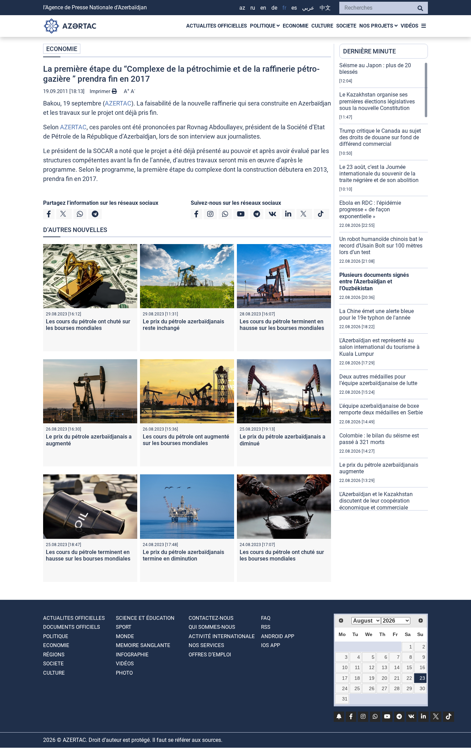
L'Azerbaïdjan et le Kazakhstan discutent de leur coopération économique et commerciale (376, 501)
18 (357, 678)
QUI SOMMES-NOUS (212, 627)
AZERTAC (118, 103)
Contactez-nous (211, 618)
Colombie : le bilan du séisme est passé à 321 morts (379, 438)
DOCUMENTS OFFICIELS (71, 627)
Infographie (132, 655)
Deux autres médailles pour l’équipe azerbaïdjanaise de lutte (378, 379)
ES (294, 7)
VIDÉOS (409, 26)
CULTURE (322, 26)
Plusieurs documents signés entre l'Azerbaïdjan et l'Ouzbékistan (374, 281)
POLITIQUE (263, 26)
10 (345, 667)
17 (345, 678)
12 (371, 667)
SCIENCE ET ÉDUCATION (145, 618)
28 (397, 688)
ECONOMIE (295, 26)
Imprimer (101, 91)
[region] (383, 286)
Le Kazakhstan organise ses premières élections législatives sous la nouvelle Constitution (377, 101)
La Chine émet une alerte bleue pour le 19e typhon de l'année (376, 314)
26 (371, 688)
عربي (308, 7)
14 (397, 667)
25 (357, 688)
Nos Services (206, 645)
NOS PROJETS (376, 26)
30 (422, 688)
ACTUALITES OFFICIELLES (216, 26)
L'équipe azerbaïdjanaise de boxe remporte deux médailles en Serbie (381, 409)
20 (384, 678)
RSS (265, 627)
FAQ (265, 618)
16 (422, 667)
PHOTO (124, 673)
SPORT (123, 627)
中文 (325, 7)
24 (345, 688)
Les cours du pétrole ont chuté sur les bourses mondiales (88, 324)
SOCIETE (346, 26)
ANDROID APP (277, 636)
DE (274, 7)
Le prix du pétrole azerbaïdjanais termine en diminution (183, 555)
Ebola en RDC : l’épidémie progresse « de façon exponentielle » (370, 209)
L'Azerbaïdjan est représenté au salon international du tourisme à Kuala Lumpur (379, 347)
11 (357, 667)
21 (397, 678)
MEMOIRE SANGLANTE (143, 645)
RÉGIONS (53, 655)
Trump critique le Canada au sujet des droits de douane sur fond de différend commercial (380, 137)
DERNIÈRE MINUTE (369, 51)
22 (409, 678)
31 (345, 699)
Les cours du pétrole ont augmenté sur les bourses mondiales (186, 439)
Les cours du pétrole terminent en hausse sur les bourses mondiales (282, 324)
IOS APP (270, 645)
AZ (242, 7)
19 (371, 678)
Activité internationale (222, 636)
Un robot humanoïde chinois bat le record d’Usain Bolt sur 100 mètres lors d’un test (381, 245)
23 (422, 678)
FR (284, 7)
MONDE (125, 636)
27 (384, 688)
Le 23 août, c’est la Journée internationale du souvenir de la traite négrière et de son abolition (379, 173)
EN (263, 7)
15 (409, 667)
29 (409, 688)
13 (384, 667)
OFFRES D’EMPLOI (210, 655)
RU (252, 7)
